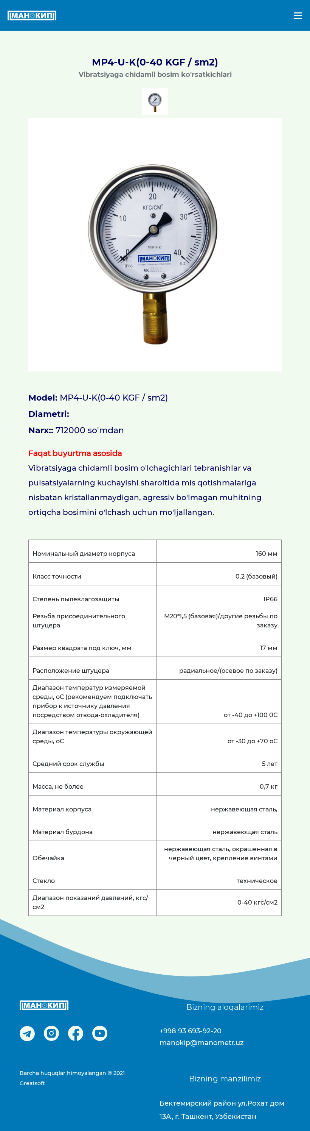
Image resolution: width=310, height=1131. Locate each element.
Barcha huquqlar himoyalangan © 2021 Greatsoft (72, 1078)
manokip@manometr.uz (201, 1043)
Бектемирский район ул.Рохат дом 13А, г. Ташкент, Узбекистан (222, 1110)
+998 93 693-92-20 (191, 1031)
